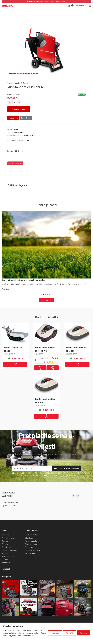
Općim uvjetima (35, 473)
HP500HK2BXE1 (9, 354)
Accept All (83, 633)
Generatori (29, 547)
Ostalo (25, 83)
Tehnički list (26, 118)
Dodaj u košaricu (19, 109)
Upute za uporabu (15, 163)
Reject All (69, 633)
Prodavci (5, 544)
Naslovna (5, 535)
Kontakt (5, 553)
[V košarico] (52, 367)
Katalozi (5, 541)
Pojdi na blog (46, 300)
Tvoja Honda (6, 547)
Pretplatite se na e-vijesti (66, 468)
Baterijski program (32, 550)
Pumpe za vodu (31, 541)
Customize (55, 633)
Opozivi (5, 559)
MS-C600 (20, 132)
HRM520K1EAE (40, 405)
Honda (15, 130)
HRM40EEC (38, 354)
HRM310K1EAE (71, 354)
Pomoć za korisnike (9, 550)
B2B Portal (6, 562)
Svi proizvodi (30, 553)
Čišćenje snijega (31, 544)
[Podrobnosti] (15, 364)
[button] (43, 294)
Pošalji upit (13, 118)
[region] (46, 631)
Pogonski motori (8, 556)
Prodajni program (9, 538)
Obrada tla (29, 538)
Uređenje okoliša (13, 83)
